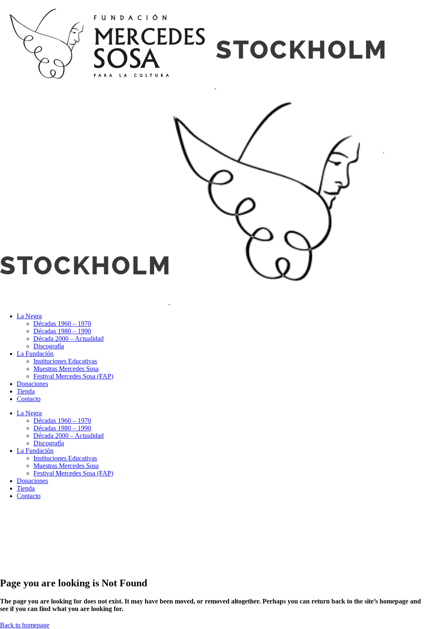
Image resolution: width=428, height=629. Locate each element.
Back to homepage (24, 625)
